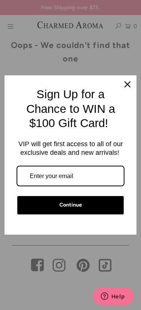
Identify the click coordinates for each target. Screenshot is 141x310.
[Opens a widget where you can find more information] (112, 297)
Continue (70, 205)
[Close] (127, 84)
